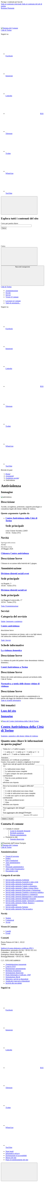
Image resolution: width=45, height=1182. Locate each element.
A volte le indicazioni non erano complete (20, 793)
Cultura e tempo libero (22, 888)
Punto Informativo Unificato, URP (18, 975)
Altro (7, 780)
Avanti (11, 819)
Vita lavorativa (19, 909)
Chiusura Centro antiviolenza (15, 553)
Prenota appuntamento (18, 835)
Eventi (8, 933)
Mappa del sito (11, 1158)
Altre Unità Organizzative (15, 869)
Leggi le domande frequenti (20, 831)
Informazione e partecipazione (25, 897)
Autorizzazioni (19, 884)
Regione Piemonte (7, 8)
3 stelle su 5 (31, 752)
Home (8, 474)
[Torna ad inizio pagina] (19, 1172)
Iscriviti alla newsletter (14, 983)
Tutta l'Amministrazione (9, 606)
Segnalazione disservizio (14, 973)
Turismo (17, 907)
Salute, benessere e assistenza (11, 621)
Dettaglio (17, 813)
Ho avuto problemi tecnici (14, 800)
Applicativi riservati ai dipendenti (18, 981)
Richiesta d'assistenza (13, 971)
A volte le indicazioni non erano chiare (19, 791)
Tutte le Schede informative (11, 700)
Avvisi (8, 922)
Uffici (8, 865)
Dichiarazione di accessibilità (16, 1156)
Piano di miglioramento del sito (17, 1160)
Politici (8, 858)
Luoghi (8, 931)
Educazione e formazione (23, 890)
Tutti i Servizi (6, 640)
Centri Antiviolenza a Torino (14, 667)
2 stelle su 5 (20, 752)
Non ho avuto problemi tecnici (16, 778)
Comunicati (10, 920)
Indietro (4, 819)
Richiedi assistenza (17, 833)
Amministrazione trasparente (16, 964)
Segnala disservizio (17, 839)
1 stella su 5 (9, 752)
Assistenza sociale (12, 478)
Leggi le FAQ (11, 966)
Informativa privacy (13, 1153)
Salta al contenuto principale (11, 4)
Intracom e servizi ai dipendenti (17, 979)
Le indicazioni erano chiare (15, 769)
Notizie (8, 918)
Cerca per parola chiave (9, 223)
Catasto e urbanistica (21, 886)
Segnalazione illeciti (13, 977)
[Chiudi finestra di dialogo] (19, 205)
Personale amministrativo (15, 867)
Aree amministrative (13, 863)
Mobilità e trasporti (21, 899)
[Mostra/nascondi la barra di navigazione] (19, 256)
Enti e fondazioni (12, 860)
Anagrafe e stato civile (22, 882)
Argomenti (9, 476)
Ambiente (17, 880)
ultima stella (25, 754)
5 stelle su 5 (16, 754)
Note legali (10, 1151)
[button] (22, 246)
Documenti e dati (12, 871)
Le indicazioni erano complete (16, 771)
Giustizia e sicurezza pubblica (25, 892)
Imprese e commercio (22, 894)
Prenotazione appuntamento (16, 969)
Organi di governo (12, 856)
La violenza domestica (11, 650)
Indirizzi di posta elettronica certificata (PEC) (17, 948)
